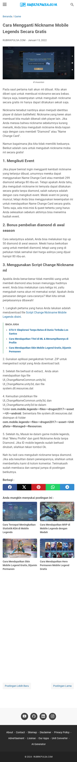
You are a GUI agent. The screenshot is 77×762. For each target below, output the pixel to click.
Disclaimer (45, 732)
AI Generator (39, 744)
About (9, 732)
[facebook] (10, 487)
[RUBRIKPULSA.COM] (38, 4)
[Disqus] (38, 625)
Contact (20, 732)
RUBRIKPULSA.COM (42, 757)
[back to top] (69, 754)
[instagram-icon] (52, 716)
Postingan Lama (62, 685)
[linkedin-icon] (43, 716)
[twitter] (24, 487)
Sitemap (32, 732)
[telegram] (67, 487)
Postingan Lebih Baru (17, 685)
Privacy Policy (61, 732)
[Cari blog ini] (72, 5)
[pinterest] (38, 487)
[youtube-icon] (24, 716)
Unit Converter (60, 738)
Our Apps (43, 738)
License (31, 738)
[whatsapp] (53, 487)
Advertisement (16, 738)
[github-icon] (33, 716)
